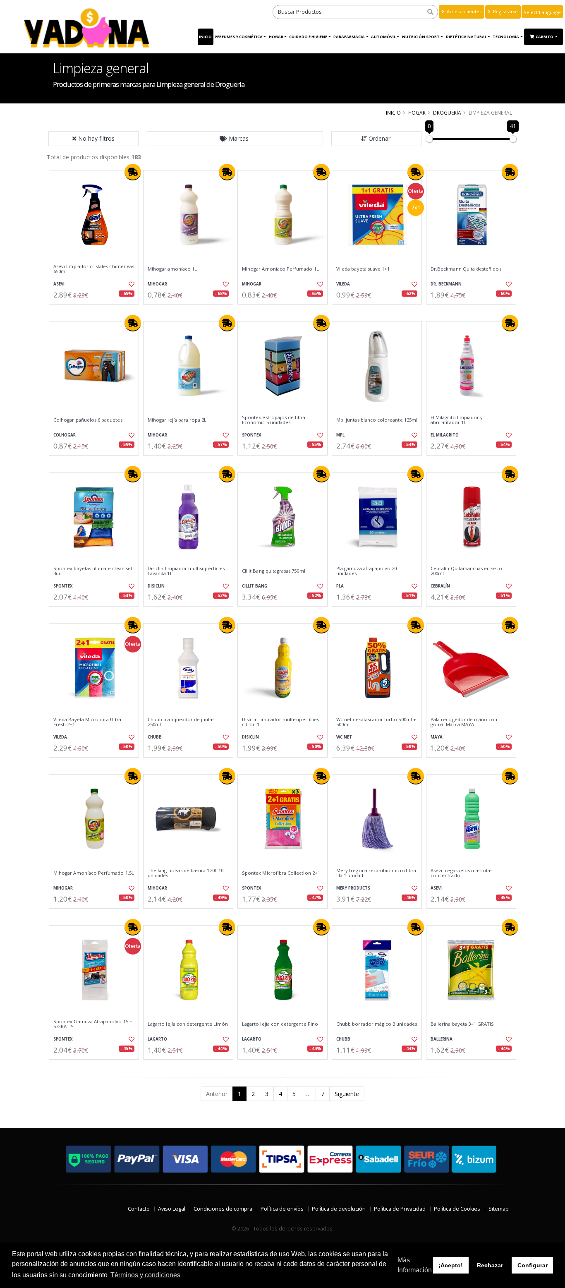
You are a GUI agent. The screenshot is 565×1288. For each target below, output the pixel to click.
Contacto (139, 1208)
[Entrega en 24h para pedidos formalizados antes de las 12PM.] (132, 172)
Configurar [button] (532, 1265)
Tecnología (506, 36)
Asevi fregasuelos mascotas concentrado (461, 873)
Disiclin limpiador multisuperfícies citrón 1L (280, 722)
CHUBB (155, 737)
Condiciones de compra (223, 1208)
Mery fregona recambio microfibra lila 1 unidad (376, 873)
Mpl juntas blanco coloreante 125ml (376, 419)
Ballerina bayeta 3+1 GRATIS (462, 1024)
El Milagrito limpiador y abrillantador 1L (457, 420)
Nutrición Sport (421, 36)
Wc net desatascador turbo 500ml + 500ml (376, 722)
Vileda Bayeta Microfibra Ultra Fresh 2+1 (87, 722)
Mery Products (353, 888)
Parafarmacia (349, 36)
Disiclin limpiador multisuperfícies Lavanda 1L (186, 571)
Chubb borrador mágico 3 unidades (376, 1024)
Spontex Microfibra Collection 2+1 (281, 873)
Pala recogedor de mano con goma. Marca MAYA (464, 722)
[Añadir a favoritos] (130, 284)
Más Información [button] (414, 1265)
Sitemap (498, 1208)
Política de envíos (282, 1208)
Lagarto (157, 1039)
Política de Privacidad (400, 1208)
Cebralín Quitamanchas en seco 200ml (466, 571)
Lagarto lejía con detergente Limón (188, 1024)
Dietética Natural (466, 36)
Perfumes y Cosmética (239, 36)
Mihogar (157, 284)
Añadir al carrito (97, 311)
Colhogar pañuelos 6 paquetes (87, 419)
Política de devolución (339, 1208)
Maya (437, 737)
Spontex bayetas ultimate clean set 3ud (92, 571)
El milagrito (445, 435)
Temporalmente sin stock (471, 311)
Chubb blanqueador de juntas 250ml (181, 722)
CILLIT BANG (254, 586)
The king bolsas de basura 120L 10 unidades (185, 873)
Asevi (59, 284)
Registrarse (505, 11)
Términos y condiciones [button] (145, 1274)
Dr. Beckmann (446, 284)
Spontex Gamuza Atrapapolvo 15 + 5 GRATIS (92, 1024)
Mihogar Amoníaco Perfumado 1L (280, 268)
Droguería (447, 112)
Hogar (276, 36)
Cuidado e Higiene (308, 36)
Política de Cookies (457, 1208)
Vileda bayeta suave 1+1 (363, 268)
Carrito (545, 36)
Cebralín (440, 586)
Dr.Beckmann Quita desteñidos (466, 268)
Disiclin (156, 586)
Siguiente (347, 1094)
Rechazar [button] (490, 1265)
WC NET (344, 737)
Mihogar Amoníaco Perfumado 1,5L (93, 873)
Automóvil (383, 36)
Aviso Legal (171, 1208)
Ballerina (441, 1039)
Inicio (205, 36)
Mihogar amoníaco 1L (172, 268)
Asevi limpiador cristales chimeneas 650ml (93, 269)
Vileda (343, 284)
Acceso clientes (463, 11)
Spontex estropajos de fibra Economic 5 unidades (274, 420)
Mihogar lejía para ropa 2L (177, 419)
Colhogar (64, 435)
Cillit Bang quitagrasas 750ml (273, 570)
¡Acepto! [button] (450, 1265)
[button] (235, 138)
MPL (340, 435)
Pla (340, 586)
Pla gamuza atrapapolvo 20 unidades (366, 571)
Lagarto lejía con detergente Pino (280, 1024)
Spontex (251, 435)
